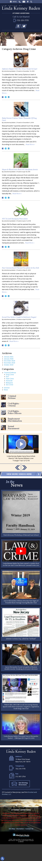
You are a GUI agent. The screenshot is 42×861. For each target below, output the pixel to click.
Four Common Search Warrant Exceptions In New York (20, 268)
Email (24, 1)
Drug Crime (10, 374)
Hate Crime (10, 379)
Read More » (30, 144)
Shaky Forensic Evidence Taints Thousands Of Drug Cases (19, 119)
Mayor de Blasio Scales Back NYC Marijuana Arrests (20, 169)
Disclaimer (20, 829)
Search (31, 1)
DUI (7, 376)
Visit (27, 1)
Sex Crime (9, 385)
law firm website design (23, 840)
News (6, 390)
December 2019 (9, 361)
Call (19, 1)
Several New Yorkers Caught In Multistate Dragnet (19, 317)
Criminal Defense (10, 372)
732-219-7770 (20, 769)
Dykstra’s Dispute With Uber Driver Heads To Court (19, 69)
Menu (15, 1)
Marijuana (9, 383)
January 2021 (8, 357)
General (6, 388)
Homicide (9, 381)
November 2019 (9, 363)
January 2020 (8, 359)
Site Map (12, 829)
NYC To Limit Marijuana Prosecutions (15, 219)
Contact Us (29, 829)
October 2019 (8, 365)
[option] (21, 448)
